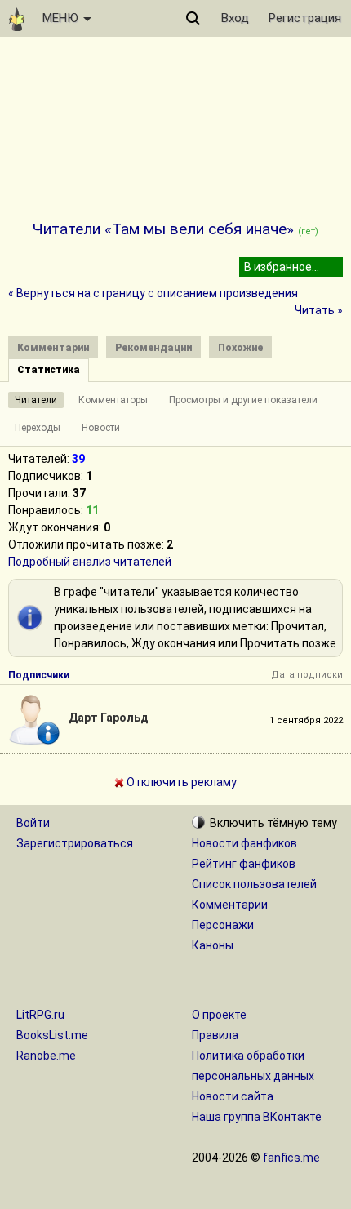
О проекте (219, 1014)
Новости (101, 427)
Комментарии (230, 904)
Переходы (37, 427)
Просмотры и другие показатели (243, 400)
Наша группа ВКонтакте (257, 1116)
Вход (235, 18)
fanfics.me (291, 1157)
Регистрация (305, 18)
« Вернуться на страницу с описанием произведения (153, 293)
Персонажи (223, 924)
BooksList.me (52, 1035)
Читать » (319, 310)
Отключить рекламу (180, 782)
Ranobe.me (46, 1055)
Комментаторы (113, 400)
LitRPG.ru (40, 1014)
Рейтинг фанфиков (243, 863)
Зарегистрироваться (74, 843)
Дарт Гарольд (109, 717)
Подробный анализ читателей (89, 561)
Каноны (212, 945)
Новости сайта (232, 1096)
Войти (33, 822)
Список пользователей (254, 884)
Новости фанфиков (244, 843)
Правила (215, 1035)
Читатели (36, 400)
